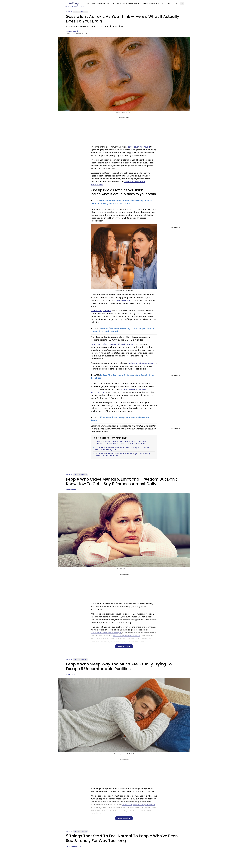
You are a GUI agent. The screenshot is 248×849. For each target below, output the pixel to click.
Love (88, 4)
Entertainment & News (125, 4)
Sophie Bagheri (71, 489)
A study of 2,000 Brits (101, 310)
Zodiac (93, 4)
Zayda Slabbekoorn (73, 846)
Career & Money (154, 4)
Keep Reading (124, 646)
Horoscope (101, 4)
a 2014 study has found (138, 147)
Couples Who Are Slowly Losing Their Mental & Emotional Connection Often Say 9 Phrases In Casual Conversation (120, 442)
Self (108, 4)
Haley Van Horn (72, 674)
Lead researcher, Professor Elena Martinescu (113, 344)
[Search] (176, 3)
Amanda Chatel (72, 31)
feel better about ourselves (141, 363)
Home (68, 12)
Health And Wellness (80, 12)
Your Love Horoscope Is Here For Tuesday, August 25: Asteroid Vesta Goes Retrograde (123, 448)
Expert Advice (167, 4)
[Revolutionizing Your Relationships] (74, 4)
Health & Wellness (141, 4)
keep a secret (123, 300)
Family (113, 4)
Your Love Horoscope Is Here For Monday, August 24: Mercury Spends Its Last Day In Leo (122, 455)
